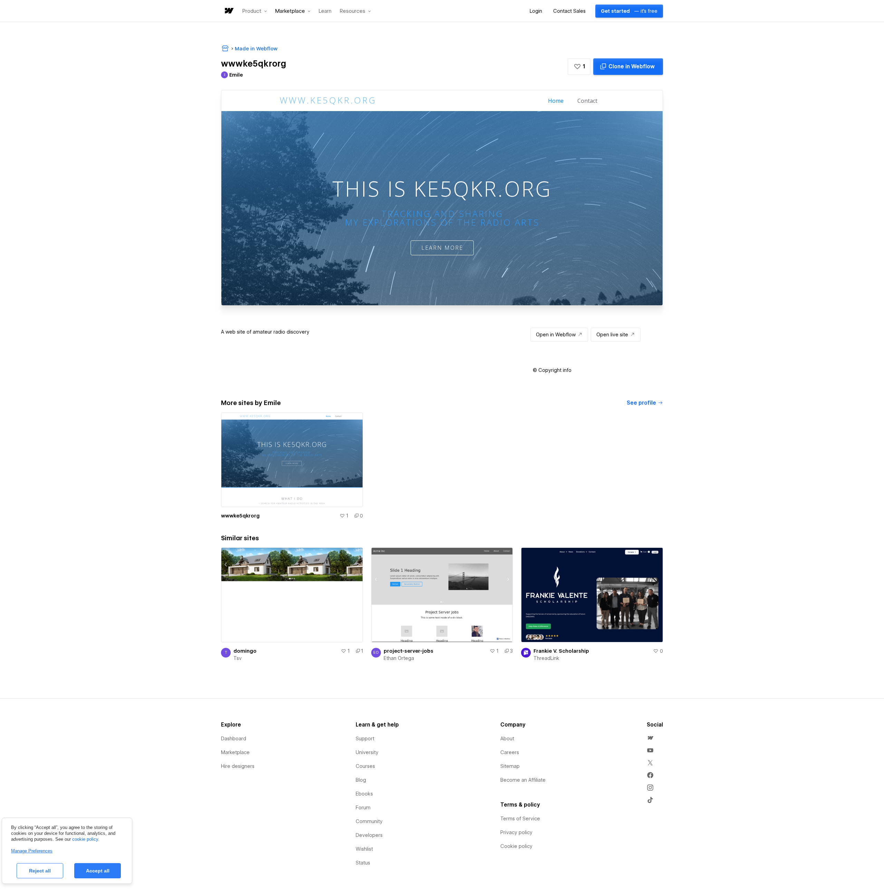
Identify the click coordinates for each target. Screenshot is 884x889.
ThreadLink (546, 658)
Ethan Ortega (399, 658)
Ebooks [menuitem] (364, 794)
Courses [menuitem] (365, 766)
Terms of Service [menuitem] (520, 818)
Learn (325, 11)
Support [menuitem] (365, 738)
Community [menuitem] (369, 821)
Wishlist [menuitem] (364, 849)
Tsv (237, 658)
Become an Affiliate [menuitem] (523, 780)
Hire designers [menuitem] (237, 766)
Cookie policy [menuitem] (516, 846)
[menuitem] (650, 737)
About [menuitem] (507, 738)
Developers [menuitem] (369, 835)
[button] (254, 11)
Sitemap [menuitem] (510, 766)
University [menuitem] (367, 752)
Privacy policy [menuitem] (516, 832)
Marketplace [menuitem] (235, 752)
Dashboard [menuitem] (233, 738)
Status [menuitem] (363, 863)
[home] (228, 11)
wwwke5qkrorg (240, 515)
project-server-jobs (408, 651)
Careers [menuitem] (509, 752)
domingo (245, 651)
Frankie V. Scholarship (561, 651)
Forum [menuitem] (363, 807)
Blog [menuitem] (361, 780)
